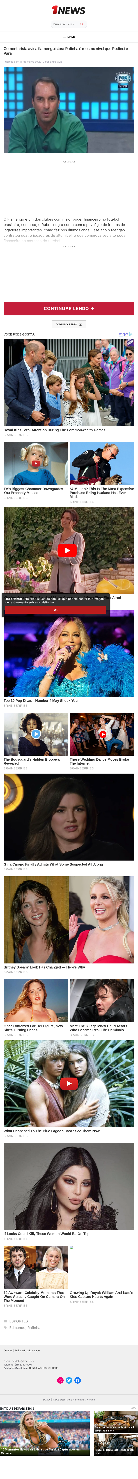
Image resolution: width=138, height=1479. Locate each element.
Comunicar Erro (66, 324)
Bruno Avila (56, 61)
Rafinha (33, 1328)
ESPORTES (18, 1321)
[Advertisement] (69, 188)
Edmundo (17, 1328)
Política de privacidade (27, 1350)
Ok (56, 609)
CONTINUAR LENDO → (69, 308)
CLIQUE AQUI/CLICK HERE (43, 1368)
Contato (8, 1350)
